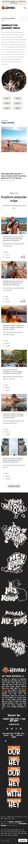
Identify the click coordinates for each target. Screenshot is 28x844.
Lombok (7, 103)
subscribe (23, 840)
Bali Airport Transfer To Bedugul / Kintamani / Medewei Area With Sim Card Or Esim (13, 415)
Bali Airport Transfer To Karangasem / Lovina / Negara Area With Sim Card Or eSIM (12, 371)
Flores (7, 108)
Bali (7, 98)
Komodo (18, 103)
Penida (18, 98)
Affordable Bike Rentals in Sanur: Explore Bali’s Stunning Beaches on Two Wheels (13, 176)
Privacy (11, 821)
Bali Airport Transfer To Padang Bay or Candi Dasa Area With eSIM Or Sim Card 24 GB (13, 460)
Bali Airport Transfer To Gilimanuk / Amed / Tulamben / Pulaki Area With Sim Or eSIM (13, 327)
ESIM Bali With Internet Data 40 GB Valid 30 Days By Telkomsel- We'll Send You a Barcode (13, 283)
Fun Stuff (18, 821)
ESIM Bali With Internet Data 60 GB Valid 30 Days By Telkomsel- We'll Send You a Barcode (13, 238)
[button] (26, 8)
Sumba (17, 108)
